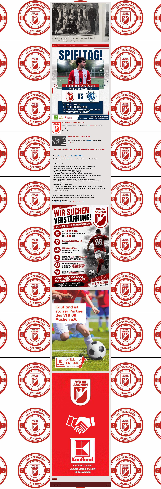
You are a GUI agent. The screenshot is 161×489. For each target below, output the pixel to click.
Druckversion (55, 483)
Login (108, 483)
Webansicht (107, 485)
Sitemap (60, 483)
